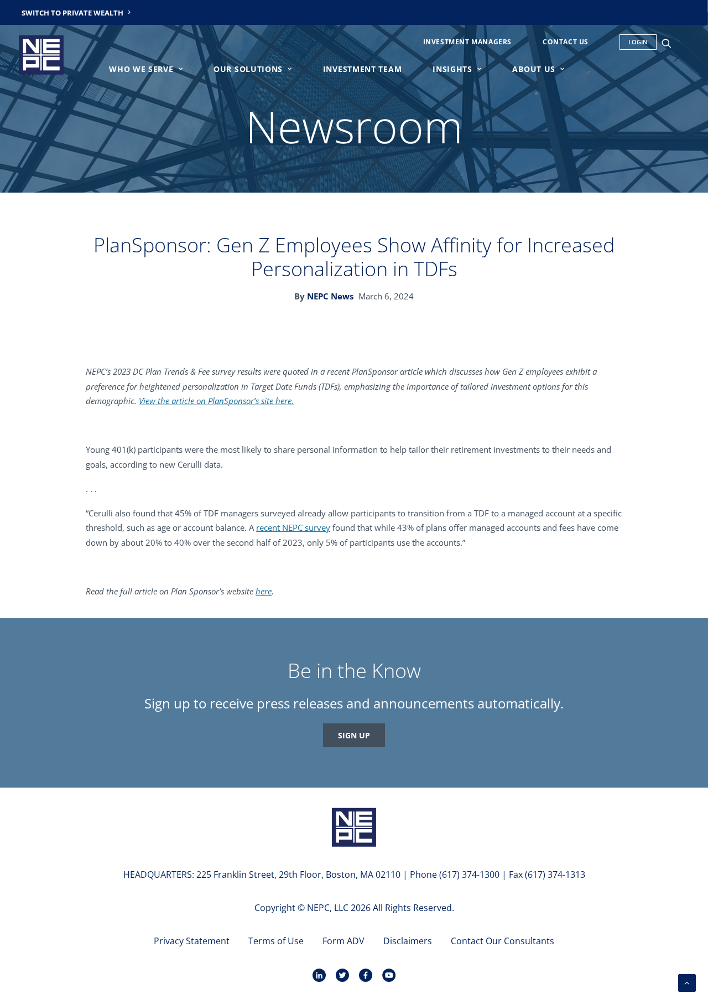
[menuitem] (76, 12)
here (264, 591)
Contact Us (566, 41)
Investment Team (362, 69)
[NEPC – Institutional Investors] (41, 55)
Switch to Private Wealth (72, 13)
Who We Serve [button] (141, 69)
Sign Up (354, 735)
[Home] (354, 827)
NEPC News (330, 296)
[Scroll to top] (687, 981)
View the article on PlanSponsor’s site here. (216, 400)
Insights (452, 69)
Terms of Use (276, 941)
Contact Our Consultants (502, 941)
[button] (671, 43)
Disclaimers (407, 941)
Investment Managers (467, 41)
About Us (533, 69)
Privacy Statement (192, 941)
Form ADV (343, 941)
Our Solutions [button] (248, 69)
